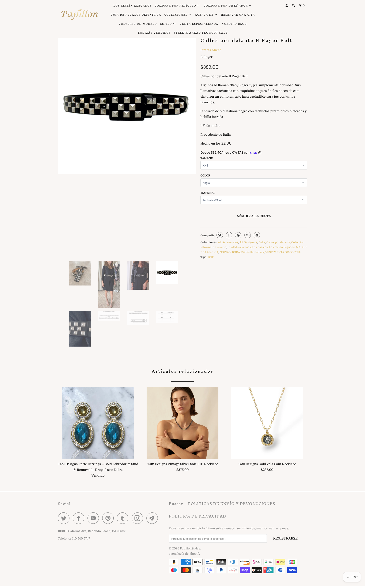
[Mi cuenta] (287, 5)
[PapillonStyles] (79, 14)
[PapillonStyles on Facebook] (80, 518)
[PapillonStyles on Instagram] (139, 518)
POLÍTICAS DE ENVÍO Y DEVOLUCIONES (231, 504)
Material (207, 192)
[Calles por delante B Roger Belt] (127, 105)
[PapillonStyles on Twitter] (65, 518)
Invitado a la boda (239, 247)
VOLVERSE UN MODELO (138, 23)
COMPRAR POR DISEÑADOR (226, 5)
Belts (262, 242)
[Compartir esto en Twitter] (219, 235)
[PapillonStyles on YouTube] (94, 518)
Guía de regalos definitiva (136, 14)
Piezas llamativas (252, 252)
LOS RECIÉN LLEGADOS (132, 5)
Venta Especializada (199, 23)
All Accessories (228, 242)
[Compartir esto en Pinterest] (237, 235)
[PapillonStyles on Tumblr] (124, 518)
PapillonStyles (190, 548)
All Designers (248, 242)
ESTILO (166, 23)
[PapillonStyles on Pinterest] (109, 518)
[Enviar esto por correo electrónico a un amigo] (256, 235)
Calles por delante (278, 242)
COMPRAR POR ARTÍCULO (176, 5)
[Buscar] (293, 5)
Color (205, 175)
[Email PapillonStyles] (153, 518)
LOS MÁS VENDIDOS (154, 32)
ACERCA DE (205, 14)
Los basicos (260, 247)
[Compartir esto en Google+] (247, 235)
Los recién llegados (282, 247)
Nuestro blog (234, 23)
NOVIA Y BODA (230, 252)
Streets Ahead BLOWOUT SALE (201, 32)
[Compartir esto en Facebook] (228, 235)
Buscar (176, 504)
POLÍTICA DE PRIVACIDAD (197, 516)
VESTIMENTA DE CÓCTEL (283, 252)
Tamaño (206, 158)
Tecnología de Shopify (184, 553)
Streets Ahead (210, 50)
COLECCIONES (176, 14)
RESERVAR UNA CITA (238, 14)
